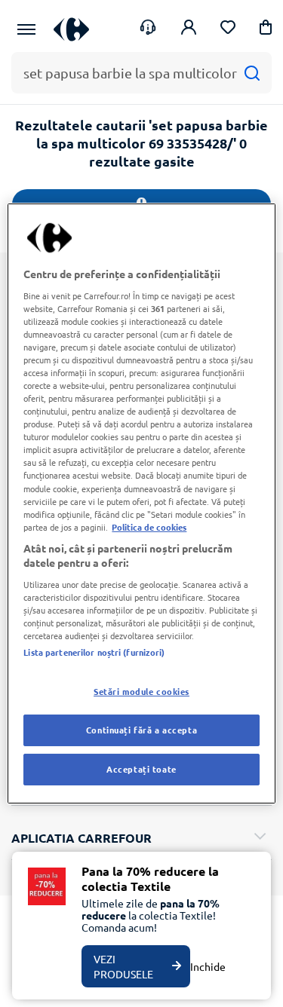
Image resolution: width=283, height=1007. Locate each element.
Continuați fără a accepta (141, 730)
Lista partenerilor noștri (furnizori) (94, 652)
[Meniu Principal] (26, 29)
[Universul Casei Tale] (71, 29)
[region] (141, 503)
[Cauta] (252, 72)
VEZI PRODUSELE (123, 966)
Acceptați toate (141, 769)
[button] (266, 30)
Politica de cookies (149, 527)
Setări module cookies (141, 691)
